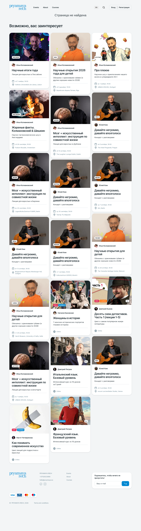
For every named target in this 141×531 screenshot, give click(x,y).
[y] (125, 483)
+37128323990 (45, 476)
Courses (55, 7)
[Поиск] (103, 7)
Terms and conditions (41, 503)
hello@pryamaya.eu (46, 480)
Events (36, 7)
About (45, 7)
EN (96, 7)
